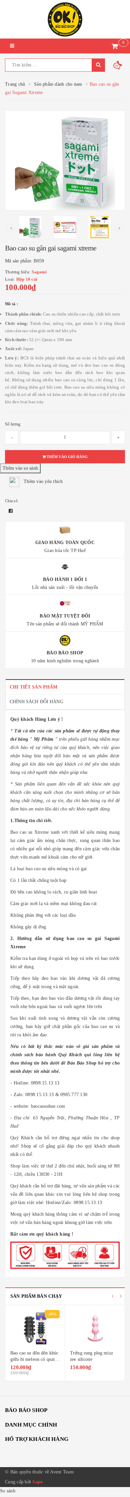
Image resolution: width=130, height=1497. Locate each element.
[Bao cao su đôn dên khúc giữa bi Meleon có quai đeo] (35, 1328)
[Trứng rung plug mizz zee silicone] (95, 1328)
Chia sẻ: (11, 501)
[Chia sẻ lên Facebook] (10, 511)
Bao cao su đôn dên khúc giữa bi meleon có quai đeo (34, 1359)
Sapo (37, 1481)
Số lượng (12, 424)
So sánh (7, 1490)
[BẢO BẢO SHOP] (65, 19)
